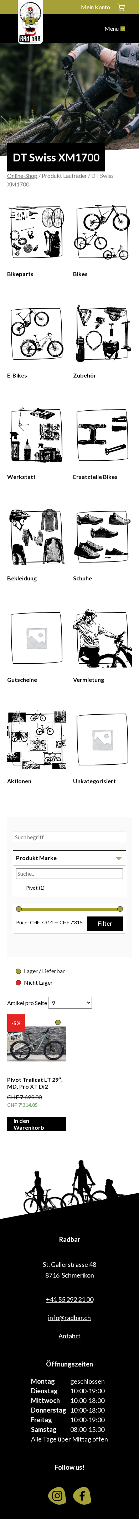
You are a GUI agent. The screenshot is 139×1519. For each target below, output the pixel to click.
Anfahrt (69, 1336)
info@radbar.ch (69, 1317)
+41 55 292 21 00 (69, 1299)
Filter (105, 923)
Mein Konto (95, 7)
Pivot (35, 888)
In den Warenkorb (29, 1124)
